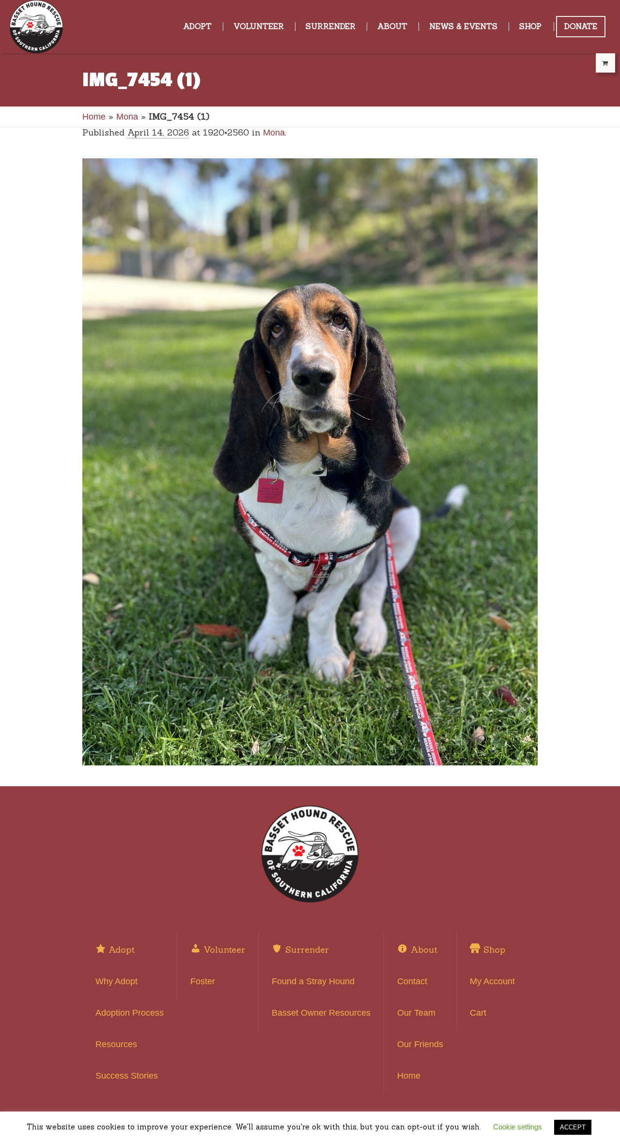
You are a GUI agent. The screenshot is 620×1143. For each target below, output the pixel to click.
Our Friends (420, 1044)
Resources (116, 1044)
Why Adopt (116, 981)
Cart (478, 1013)
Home (94, 117)
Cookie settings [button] (517, 1127)
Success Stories (126, 1076)
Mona (127, 117)
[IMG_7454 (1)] (310, 461)
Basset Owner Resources (321, 1013)
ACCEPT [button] (573, 1127)
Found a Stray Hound (313, 981)
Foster (202, 981)
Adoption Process (129, 1013)
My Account (492, 981)
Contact (412, 981)
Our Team (416, 1013)
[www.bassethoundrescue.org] (310, 854)
